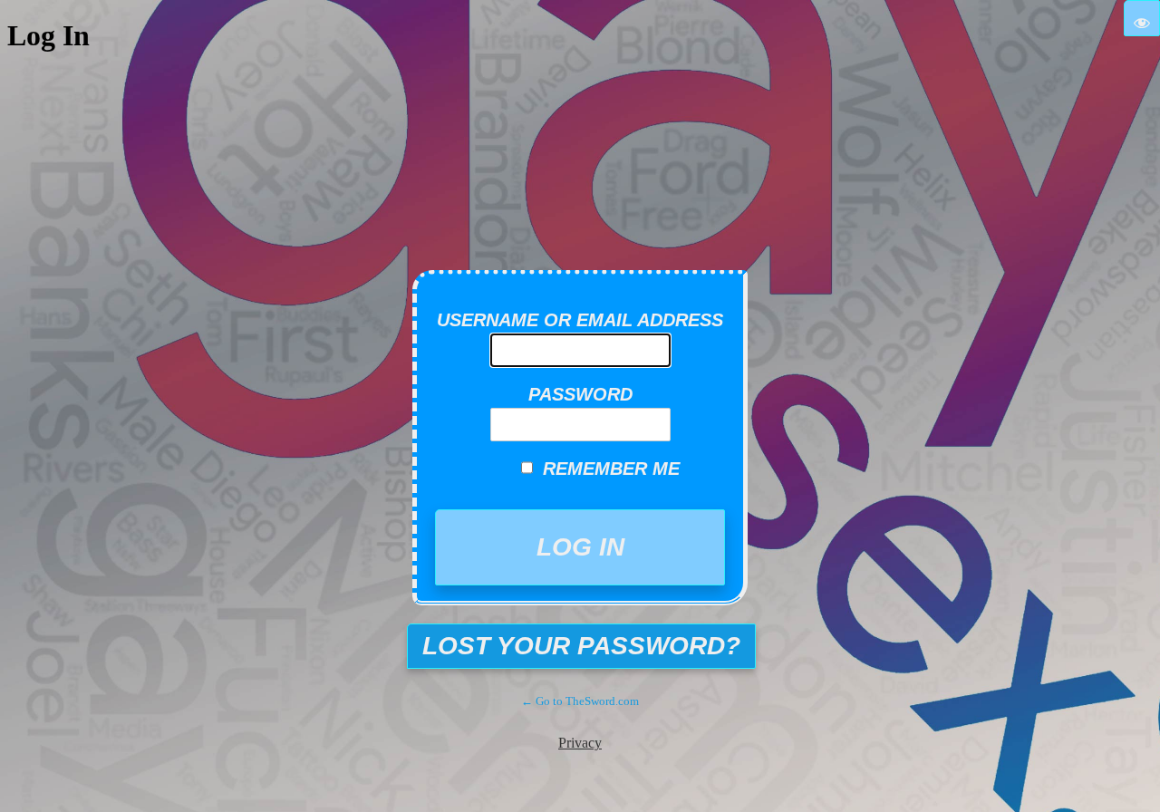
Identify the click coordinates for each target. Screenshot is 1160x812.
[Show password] (1142, 18)
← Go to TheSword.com (580, 701)
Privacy (580, 742)
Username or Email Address (580, 320)
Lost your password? (581, 646)
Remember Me (611, 468)
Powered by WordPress (593, 230)
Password (580, 394)
